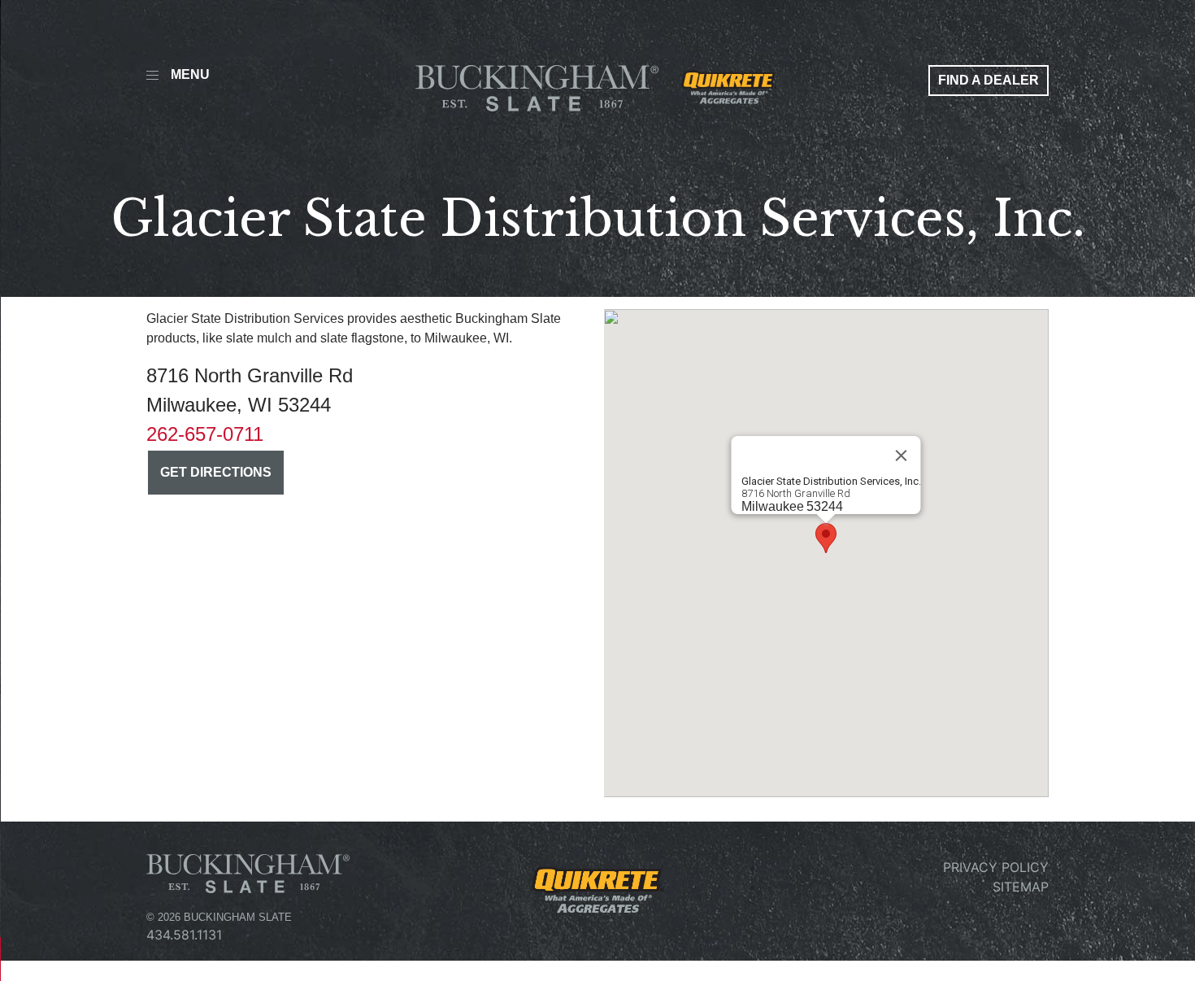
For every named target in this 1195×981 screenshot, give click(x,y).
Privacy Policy (996, 867)
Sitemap (1021, 887)
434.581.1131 (184, 934)
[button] (825, 538)
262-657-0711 (204, 434)
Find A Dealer (988, 80)
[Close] (901, 455)
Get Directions (216, 472)
